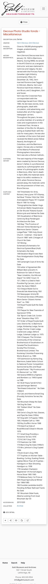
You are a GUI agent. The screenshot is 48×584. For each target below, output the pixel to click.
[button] (10, 520)
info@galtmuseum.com (24, 580)
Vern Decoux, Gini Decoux (28, 43)
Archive (20, 506)
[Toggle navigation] (43, 8)
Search (14, 563)
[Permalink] (27, 520)
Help (23, 563)
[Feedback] (16, 520)
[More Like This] (21, 520)
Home (5, 563)
